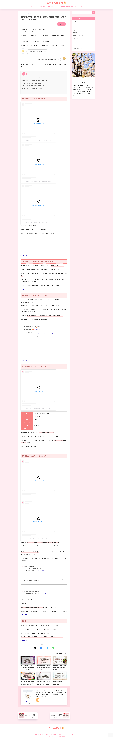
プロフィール (34, 7)
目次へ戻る (24, 255)
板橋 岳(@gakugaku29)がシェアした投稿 (38, 538)
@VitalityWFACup (37, 333)
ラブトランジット (78, 46)
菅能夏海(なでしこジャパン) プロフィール (33, 86)
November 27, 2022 (46, 336)
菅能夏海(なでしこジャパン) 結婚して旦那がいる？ (35, 80)
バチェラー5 (77, 38)
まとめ (24, 91)
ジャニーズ (77, 30)
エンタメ (65, 653)
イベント (75, 22)
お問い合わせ (43, 7)
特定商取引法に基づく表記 (67, 7)
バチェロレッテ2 (78, 41)
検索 (93, 12)
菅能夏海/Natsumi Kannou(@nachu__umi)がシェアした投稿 (38, 140)
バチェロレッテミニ (79, 43)
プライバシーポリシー (53, 7)
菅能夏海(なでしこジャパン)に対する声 (32, 88)
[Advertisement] (44, 245)
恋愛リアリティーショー (79, 36)
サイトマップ (78, 7)
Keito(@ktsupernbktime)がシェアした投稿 (38, 498)
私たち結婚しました (79, 49)
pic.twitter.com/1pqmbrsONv (47, 333)
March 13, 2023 (41, 570)
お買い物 (75, 33)
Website (37, 702)
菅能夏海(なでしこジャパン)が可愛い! (33, 78)
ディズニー (77, 24)
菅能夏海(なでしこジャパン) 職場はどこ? (33, 83)
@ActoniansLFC (37, 329)
